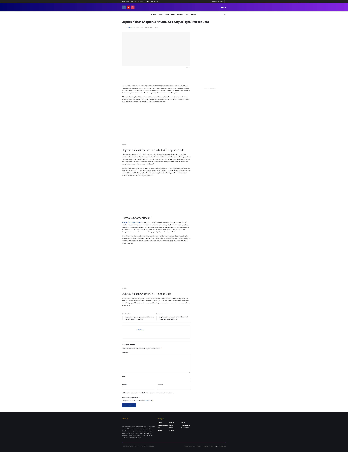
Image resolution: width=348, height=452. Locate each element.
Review (193, 14)
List (159, 428)
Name (124, 376)
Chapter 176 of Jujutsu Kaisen (131, 222)
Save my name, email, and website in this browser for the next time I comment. (149, 393)
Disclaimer (140, 1)
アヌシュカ (131, 27)
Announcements (163, 425)
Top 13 (187, 14)
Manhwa (180, 14)
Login (224, 7)
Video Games (185, 428)
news (151, 27)
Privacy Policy (147, 1)
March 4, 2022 (139, 27)
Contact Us (133, 1)
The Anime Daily (129, 446)
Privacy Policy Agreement (130, 397)
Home (123, 1)
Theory (171, 430)
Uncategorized (185, 425)
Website (160, 384)
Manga (173, 14)
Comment (126, 352)
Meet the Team (154, 1)
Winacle (152, 446)
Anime (167, 14)
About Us (128, 1)
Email (124, 384)
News (160, 14)
